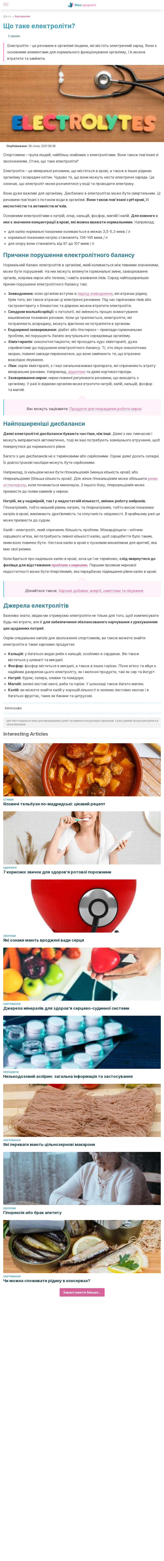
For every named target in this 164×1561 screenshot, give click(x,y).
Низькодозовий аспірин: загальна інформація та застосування (68, 1076)
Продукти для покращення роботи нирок (105, 409)
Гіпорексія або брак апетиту (32, 1212)
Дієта (7, 16)
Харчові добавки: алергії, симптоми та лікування (101, 591)
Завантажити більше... (82, 1292)
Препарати (11, 1072)
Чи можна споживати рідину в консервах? (46, 1280)
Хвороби (9, 935)
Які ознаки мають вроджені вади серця (43, 940)
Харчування (22, 16)
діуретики (76, 372)
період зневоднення (95, 293)
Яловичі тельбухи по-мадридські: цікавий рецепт (54, 804)
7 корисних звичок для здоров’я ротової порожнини (57, 872)
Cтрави (8, 799)
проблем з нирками (69, 565)
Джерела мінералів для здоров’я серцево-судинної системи (66, 1008)
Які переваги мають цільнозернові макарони (49, 1144)
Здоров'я (10, 867)
